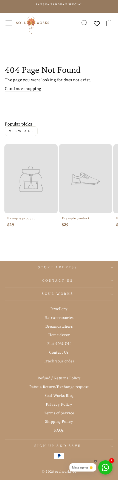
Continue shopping (23, 88)
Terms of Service (59, 413)
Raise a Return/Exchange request (59, 387)
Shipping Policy (59, 421)
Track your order (59, 361)
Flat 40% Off (59, 343)
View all (21, 131)
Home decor (59, 335)
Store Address (57, 267)
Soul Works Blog (59, 395)
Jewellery (59, 309)
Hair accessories (59, 317)
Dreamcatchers (59, 326)
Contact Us (57, 281)
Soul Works (57, 294)
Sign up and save (57, 446)
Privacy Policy (59, 404)
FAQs (59, 430)
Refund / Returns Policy (59, 378)
